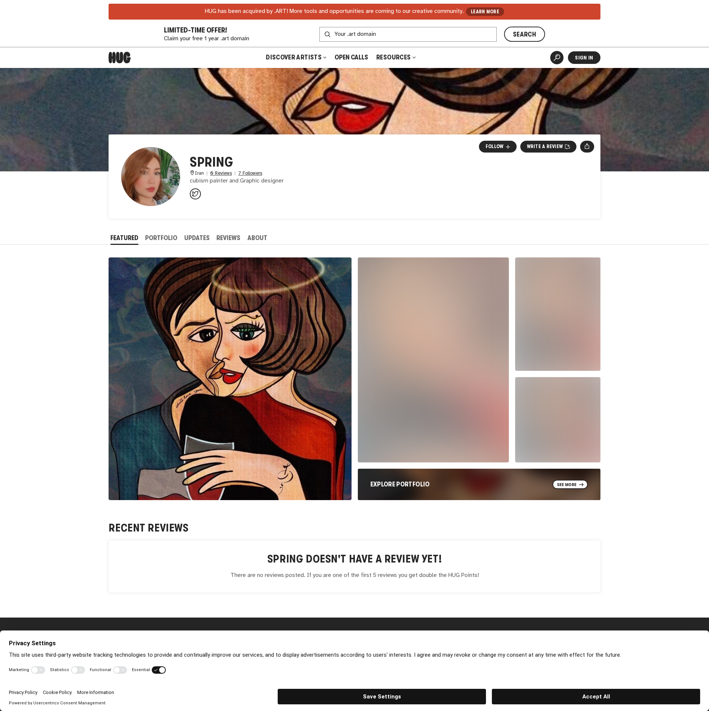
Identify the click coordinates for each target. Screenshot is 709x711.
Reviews (228, 238)
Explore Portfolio (400, 484)
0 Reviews (221, 173)
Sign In (584, 58)
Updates (197, 238)
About (257, 238)
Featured (124, 238)
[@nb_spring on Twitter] (195, 193)
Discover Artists (294, 57)
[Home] (120, 57)
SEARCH (524, 34)
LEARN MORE (485, 11)
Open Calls (351, 57)
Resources (394, 57)
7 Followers (250, 173)
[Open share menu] (587, 147)
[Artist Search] (557, 57)
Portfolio (161, 238)
